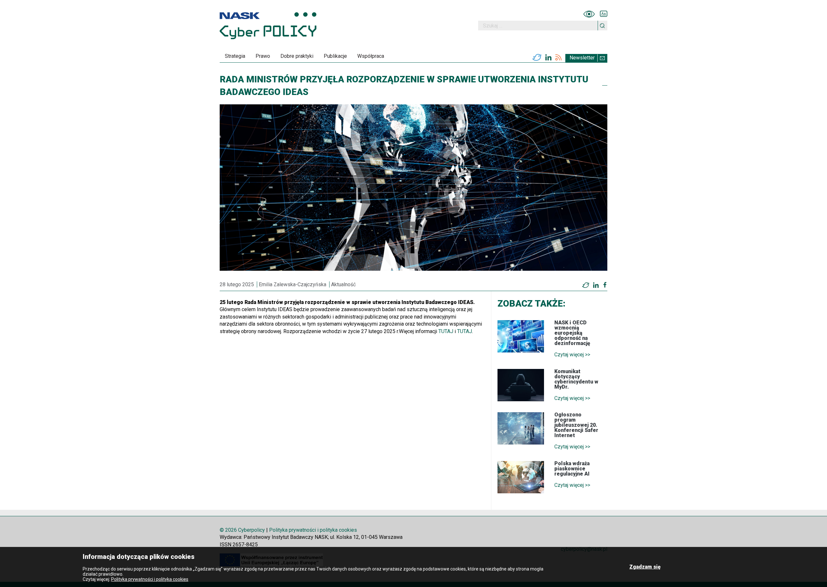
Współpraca (370, 56)
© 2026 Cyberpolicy (242, 530)
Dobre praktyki (296, 56)
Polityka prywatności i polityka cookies (313, 530)
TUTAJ (445, 331)
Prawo (263, 56)
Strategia (235, 56)
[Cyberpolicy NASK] (268, 25)
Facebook (604, 285)
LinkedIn (548, 57)
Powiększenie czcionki (603, 13)
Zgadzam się (645, 567)
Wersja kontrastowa (589, 13)
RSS (558, 57)
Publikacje (335, 56)
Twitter (536, 57)
